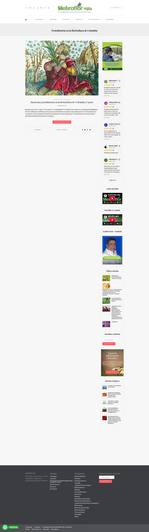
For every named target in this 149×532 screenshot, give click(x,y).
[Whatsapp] (5, 527)
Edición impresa (94, 19)
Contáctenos (112, 372)
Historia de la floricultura (62, 99)
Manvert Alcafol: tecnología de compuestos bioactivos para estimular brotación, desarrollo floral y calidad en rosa (112, 292)
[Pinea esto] (90, 129)
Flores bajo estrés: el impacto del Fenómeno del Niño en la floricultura (114, 394)
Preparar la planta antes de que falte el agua (116, 277)
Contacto (79, 19)
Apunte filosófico (80, 476)
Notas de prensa (79, 510)
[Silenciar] (118, 202)
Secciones (39, 19)
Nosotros (66, 19)
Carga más (112, 180)
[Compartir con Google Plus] (87, 129)
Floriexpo (114, 321)
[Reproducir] (105, 202)
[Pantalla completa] (120, 202)
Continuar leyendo (62, 122)
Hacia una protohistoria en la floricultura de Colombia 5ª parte (62, 102)
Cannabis (77, 483)
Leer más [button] (107, 96)
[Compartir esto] (82, 129)
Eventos (77, 496)
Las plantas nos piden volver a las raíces (116, 300)
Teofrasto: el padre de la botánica (114, 386)
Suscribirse (109, 19)
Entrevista (77, 494)
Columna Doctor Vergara (82, 485)
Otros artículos (79, 512)
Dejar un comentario (62, 129)
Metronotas (78, 505)
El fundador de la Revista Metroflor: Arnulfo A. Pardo (61, 481)
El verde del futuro (80, 492)
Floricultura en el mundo (82, 499)
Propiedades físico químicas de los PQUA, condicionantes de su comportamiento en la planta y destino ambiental (114, 420)
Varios (76, 517)
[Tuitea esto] (85, 129)
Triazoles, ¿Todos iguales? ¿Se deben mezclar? (113, 402)
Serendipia (77, 514)
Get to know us (55, 484)
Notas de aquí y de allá (81, 508)
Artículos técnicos (80, 481)
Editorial (53, 19)
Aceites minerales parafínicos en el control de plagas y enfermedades (114, 410)
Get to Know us (116, 7)
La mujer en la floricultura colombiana (86, 503)
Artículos (77, 478)
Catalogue (53, 476)
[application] (112, 198)
